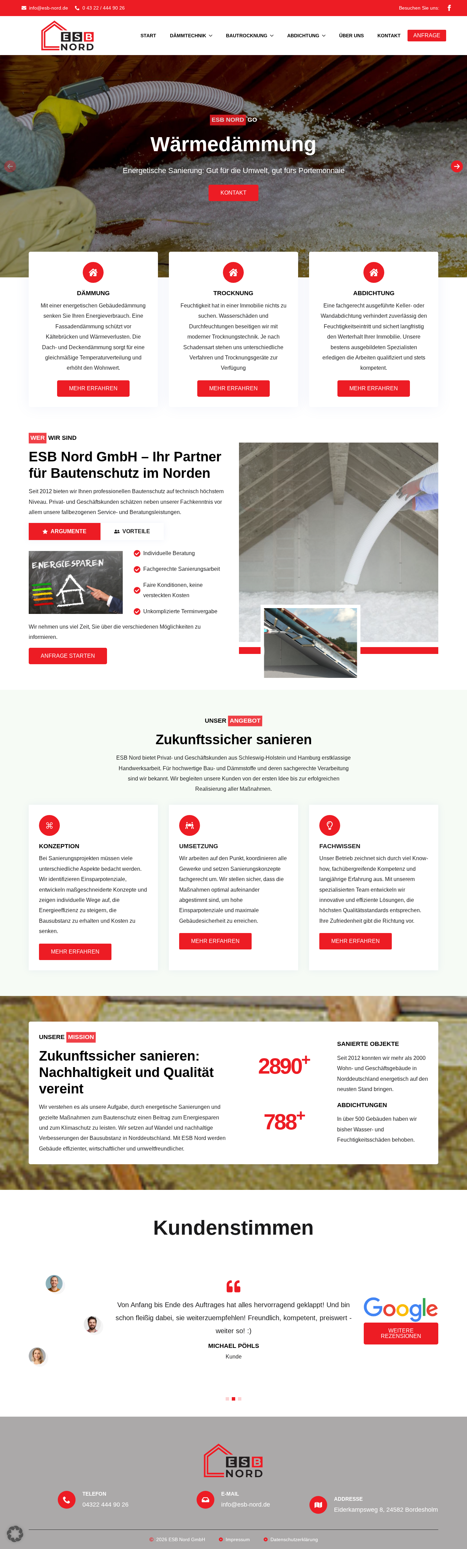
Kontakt (389, 35)
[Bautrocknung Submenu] (273, 35)
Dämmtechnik (188, 35)
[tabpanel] (128, 582)
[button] (457, 166)
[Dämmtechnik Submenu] (212, 35)
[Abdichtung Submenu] (325, 35)
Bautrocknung (246, 35)
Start (148, 35)
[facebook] (449, 8)
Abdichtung (303, 35)
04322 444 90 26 (105, 1504)
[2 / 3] (338, 542)
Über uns (351, 35)
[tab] (65, 531)
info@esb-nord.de (245, 1504)
